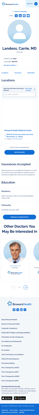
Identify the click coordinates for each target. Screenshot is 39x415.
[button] (36, 3)
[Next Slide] (25, 287)
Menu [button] (31, 4)
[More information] (34, 89)
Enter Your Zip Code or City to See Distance (14, 89)
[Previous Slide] (13, 287)
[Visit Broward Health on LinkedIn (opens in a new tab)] (21, 309)
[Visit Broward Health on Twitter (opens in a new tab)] (24, 309)
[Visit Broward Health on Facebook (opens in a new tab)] (14, 309)
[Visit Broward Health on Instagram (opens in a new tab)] (17, 309)
